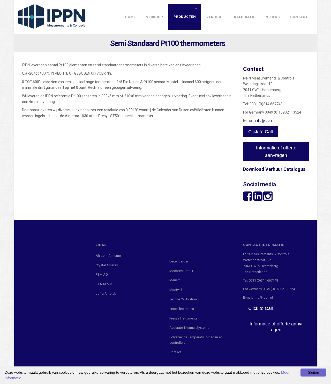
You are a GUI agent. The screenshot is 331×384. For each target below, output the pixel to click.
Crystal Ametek (107, 265)
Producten (185, 17)
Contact (299, 17)
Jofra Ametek (106, 293)
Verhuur (215, 17)
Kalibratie (244, 17)
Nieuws (273, 17)
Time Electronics (181, 309)
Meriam (174, 280)
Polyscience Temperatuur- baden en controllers (195, 340)
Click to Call (260, 131)
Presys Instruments (183, 318)
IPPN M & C (104, 284)
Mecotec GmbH (181, 271)
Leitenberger (178, 261)
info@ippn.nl (265, 120)
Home (130, 17)
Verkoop (154, 17)
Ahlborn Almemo (108, 256)
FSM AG (102, 274)
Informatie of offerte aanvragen (276, 151)
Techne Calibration (183, 299)
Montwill (175, 290)
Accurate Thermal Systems (189, 328)
